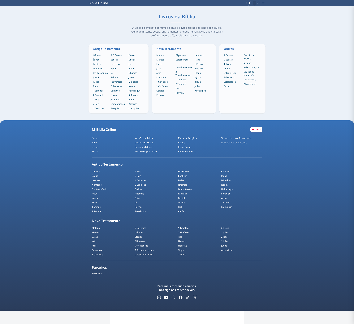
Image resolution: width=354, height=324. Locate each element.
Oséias (132, 59)
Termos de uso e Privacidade (236, 138)
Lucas (159, 64)
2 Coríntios (162, 86)
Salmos (114, 77)
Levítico (97, 64)
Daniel (131, 55)
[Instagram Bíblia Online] (159, 297)
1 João (198, 72)
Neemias (115, 64)
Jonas (131, 77)
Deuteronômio (101, 72)
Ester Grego (230, 72)
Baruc (227, 86)
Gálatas (160, 90)
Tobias (227, 64)
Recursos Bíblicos (144, 147)
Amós (131, 68)
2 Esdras (228, 59)
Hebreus (199, 55)
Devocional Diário (144, 142)
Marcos (160, 59)
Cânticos (115, 90)
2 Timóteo (180, 84)
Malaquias (133, 108)
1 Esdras (228, 55)
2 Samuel (98, 95)
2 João (198, 77)
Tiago (197, 59)
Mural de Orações (187, 138)
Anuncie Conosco (187, 151)
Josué (96, 77)
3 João (198, 81)
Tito (177, 88)
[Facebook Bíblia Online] (180, 297)
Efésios (160, 95)
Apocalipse (200, 90)
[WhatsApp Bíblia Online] (173, 297)
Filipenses (180, 55)
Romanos (161, 77)
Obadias (132, 72)
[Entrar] (248, 3)
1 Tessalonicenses (183, 66)
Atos (158, 72)
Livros (95, 147)
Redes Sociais (185, 147)
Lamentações (118, 103)
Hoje (94, 142)
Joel (130, 64)
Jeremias (115, 99)
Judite (227, 68)
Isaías (114, 95)
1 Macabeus (250, 79)
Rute (95, 86)
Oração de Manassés (249, 73)
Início (94, 138)
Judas (197, 86)
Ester (113, 68)
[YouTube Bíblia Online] (166, 297)
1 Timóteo (180, 79)
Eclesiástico (230, 81)
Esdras (114, 59)
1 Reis (96, 99)
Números (98, 68)
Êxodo (96, 59)
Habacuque (134, 90)
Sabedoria (229, 77)
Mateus (160, 55)
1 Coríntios (162, 81)
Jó (112, 72)
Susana (247, 62)
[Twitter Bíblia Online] (195, 297)
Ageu (131, 99)
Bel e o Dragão (251, 67)
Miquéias (133, 81)
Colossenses (181, 59)
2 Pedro (199, 68)
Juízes (96, 81)
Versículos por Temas (146, 151)
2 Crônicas (116, 55)
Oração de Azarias (249, 57)
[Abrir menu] (263, 3)
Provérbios (116, 81)
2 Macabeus (250, 84)
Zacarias (132, 103)
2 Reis (96, 103)
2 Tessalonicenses (183, 73)
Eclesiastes (116, 86)
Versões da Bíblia (144, 138)
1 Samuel (98, 90)
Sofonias (133, 95)
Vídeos (181, 142)
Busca (95, 151)
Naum (131, 86)
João (158, 68)
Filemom (179, 92)
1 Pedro (199, 64)
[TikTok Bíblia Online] (188, 297)
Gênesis (97, 55)
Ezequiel (115, 108)
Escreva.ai (97, 273)
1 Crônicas (98, 108)
